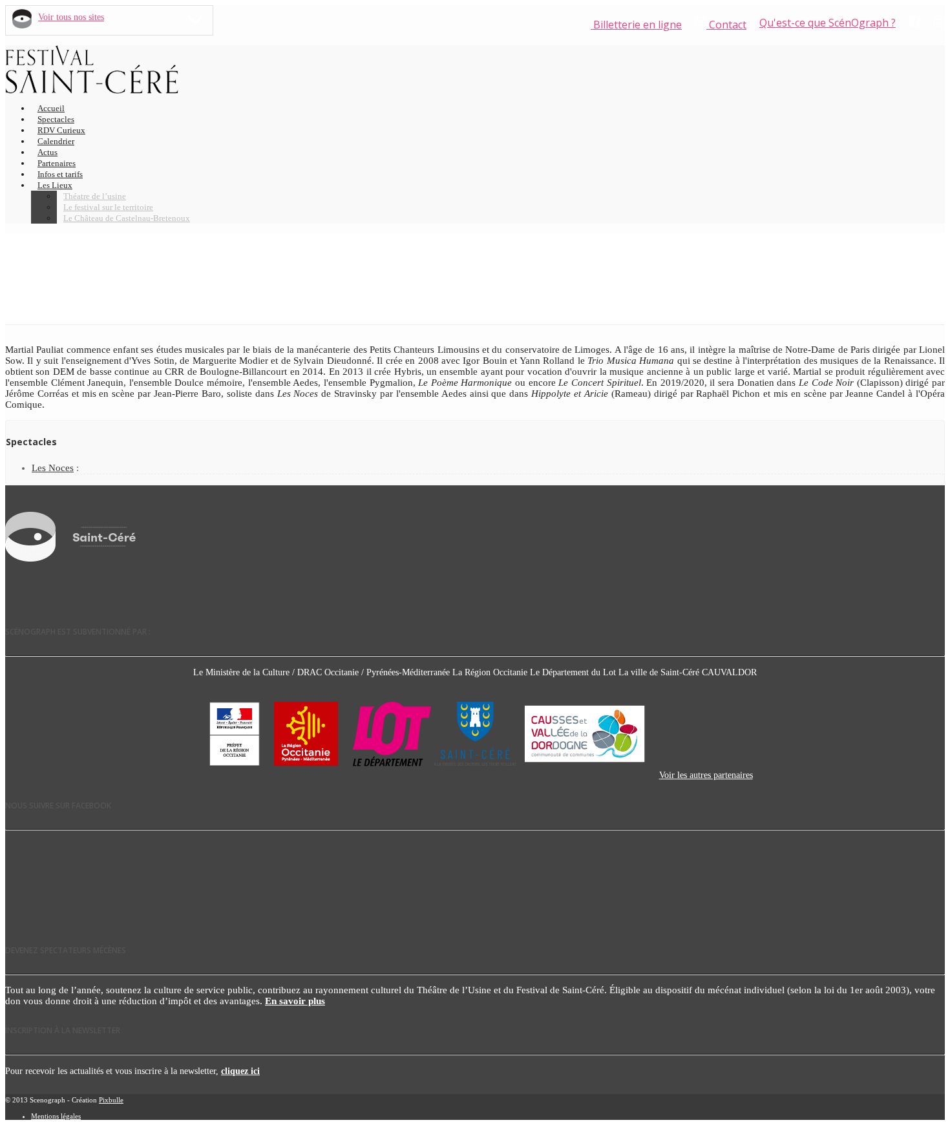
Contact (726, 24)
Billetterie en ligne (636, 24)
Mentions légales (56, 1116)
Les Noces (53, 468)
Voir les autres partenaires (706, 775)
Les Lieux (54, 185)
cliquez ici (240, 1071)
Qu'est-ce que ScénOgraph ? (827, 23)
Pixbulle (111, 1100)
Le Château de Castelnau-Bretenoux (126, 218)
